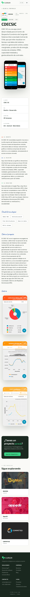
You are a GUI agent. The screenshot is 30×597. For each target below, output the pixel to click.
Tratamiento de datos (21, 586)
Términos (18, 584)
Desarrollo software (7, 570)
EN (20, 2)
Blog (17, 572)
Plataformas (5, 572)
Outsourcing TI (5, 568)
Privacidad (18, 582)
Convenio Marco (6, 574)
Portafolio (18, 570)
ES (22, 2)
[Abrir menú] (26, 2)
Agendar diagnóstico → (12, 454)
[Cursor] (6, 3)
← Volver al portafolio (9, 8)
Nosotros (18, 568)
